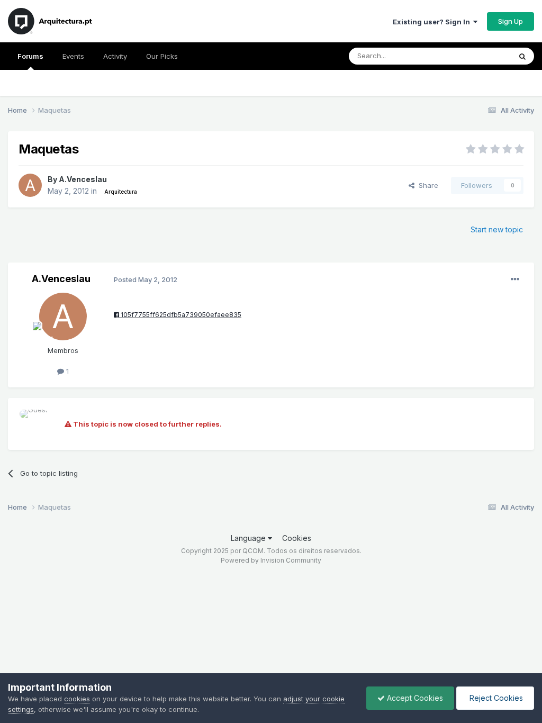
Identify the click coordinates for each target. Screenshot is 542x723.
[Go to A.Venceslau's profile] (30, 185)
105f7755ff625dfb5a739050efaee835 (180, 315)
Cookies (296, 538)
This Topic (479, 56)
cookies (77, 698)
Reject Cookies (495, 697)
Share (426, 185)
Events (73, 56)
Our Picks (162, 56)
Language (249, 538)
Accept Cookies (414, 697)
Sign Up (510, 21)
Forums (30, 56)
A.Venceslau (83, 179)
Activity (115, 56)
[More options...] (515, 279)
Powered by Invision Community (271, 560)
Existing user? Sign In (433, 21)
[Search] (522, 56)
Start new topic (497, 229)
